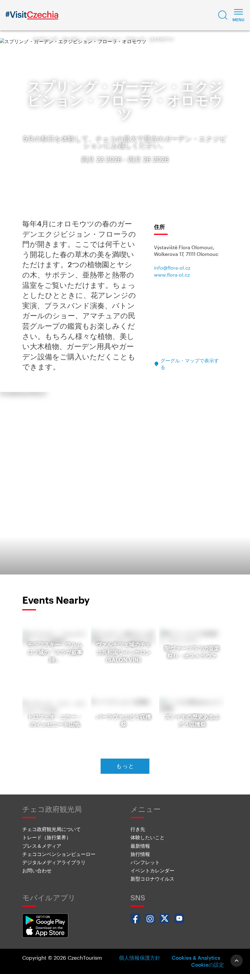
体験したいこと (147, 837)
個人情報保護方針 (139, 958)
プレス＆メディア (41, 846)
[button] (223, 15)
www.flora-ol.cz (172, 275)
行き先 (137, 829)
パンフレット (145, 862)
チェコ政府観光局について (51, 829)
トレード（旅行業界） (46, 837)
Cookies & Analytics (196, 958)
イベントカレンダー (152, 870)
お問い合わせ (37, 870)
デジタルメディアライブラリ (54, 862)
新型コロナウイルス (152, 878)
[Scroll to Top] (236, 961)
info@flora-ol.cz (172, 268)
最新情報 (140, 846)
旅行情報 (140, 854)
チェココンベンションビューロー (58, 854)
